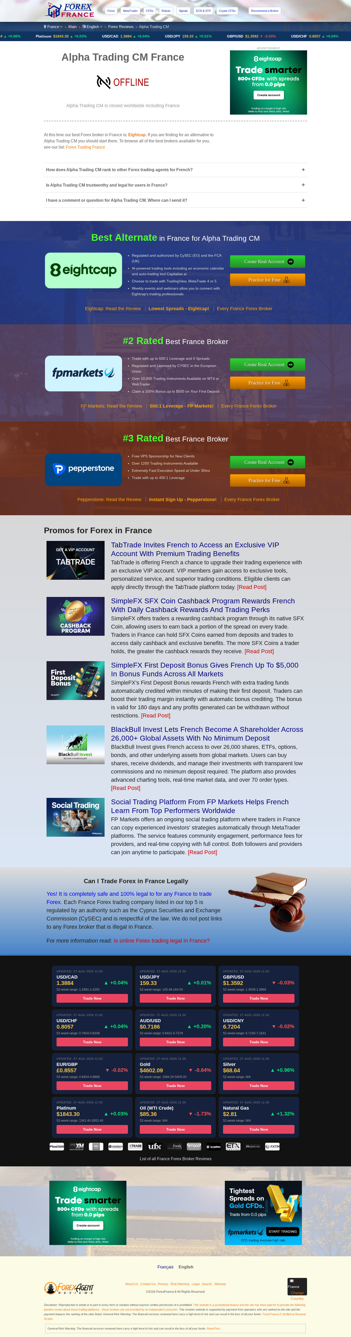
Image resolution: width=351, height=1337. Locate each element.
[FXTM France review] (272, 1149)
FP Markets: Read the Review (111, 406)
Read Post (213, 1328)
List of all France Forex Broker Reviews (175, 1159)
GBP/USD (200, 36)
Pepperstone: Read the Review (109, 499)
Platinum (8, 36)
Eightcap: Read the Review (113, 308)
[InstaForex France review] (115, 1149)
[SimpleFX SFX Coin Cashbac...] (76, 634)
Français (165, 1267)
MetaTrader (130, 10)
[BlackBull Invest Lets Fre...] (76, 762)
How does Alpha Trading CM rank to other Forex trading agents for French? (175, 170)
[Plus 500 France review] (57, 1149)
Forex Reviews (121, 26)
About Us (131, 1284)
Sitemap (220, 1284)
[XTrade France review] (135, 1149)
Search (207, 1284)
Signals (183, 10)
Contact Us (148, 1284)
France (53, 26)
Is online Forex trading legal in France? (162, 940)
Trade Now (92, 998)
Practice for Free (264, 279)
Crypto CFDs (227, 10)
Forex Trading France (85, 147)
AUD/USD (327, 36)
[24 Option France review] (253, 1149)
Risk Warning (180, 1284)
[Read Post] (251, 587)
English (93, 26)
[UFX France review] (154, 1149)
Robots (166, 10)
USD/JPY (137, 36)
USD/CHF (264, 36)
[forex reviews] (69, 1293)
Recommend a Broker (265, 10)
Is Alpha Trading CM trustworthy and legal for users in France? (175, 185)
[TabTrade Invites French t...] (76, 578)
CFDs (149, 10)
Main (72, 26)
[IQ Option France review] (213, 1149)
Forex (111, 10)
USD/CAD (75, 36)
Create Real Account (264, 261)
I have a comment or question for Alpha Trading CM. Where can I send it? (175, 200)
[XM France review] (76, 1149)
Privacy (163, 1284)
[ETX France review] (233, 1149)
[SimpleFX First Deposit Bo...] (76, 698)
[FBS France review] (96, 1149)
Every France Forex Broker (244, 308)
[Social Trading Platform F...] (76, 835)
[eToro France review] (194, 1149)
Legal (196, 1284)
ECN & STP (203, 10)
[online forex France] (69, 16)
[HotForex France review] (174, 1149)
